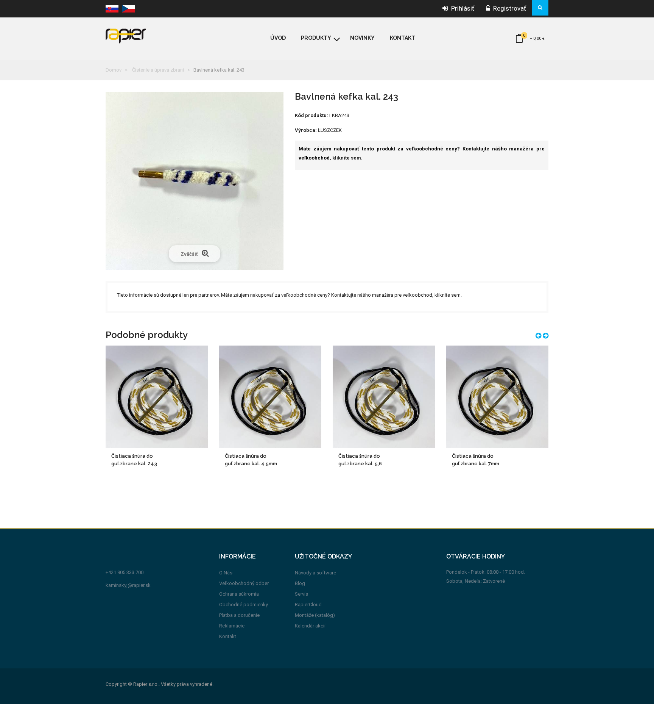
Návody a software (315, 573)
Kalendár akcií (310, 626)
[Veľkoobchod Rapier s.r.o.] (143, 35)
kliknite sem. (347, 158)
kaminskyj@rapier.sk (128, 585)
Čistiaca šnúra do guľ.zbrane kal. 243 (134, 459)
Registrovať (508, 8)
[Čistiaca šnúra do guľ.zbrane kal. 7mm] (497, 396)
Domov (113, 70)
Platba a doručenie (239, 615)
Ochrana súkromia (239, 594)
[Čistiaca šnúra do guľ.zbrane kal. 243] (157, 396)
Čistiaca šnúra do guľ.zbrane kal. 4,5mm (251, 459)
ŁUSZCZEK (330, 130)
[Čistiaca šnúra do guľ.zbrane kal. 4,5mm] (270, 396)
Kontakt (227, 636)
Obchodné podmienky (243, 604)
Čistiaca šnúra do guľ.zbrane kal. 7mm (475, 459)
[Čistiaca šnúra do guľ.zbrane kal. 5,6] (384, 396)
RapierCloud (308, 604)
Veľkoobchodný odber (244, 583)
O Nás (225, 573)
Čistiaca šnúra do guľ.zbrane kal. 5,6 (360, 459)
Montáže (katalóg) (315, 615)
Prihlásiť (461, 8)
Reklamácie (231, 626)
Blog (300, 583)
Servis (301, 594)
